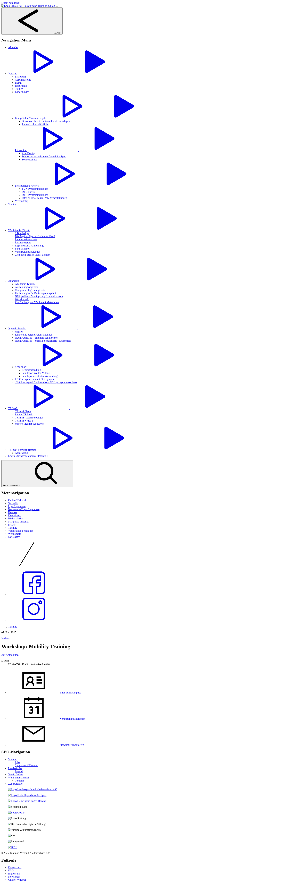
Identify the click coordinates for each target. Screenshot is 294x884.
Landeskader (15, 768)
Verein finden (15, 774)
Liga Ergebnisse (17, 506)
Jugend (19, 771)
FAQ (11, 870)
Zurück (57, 32)
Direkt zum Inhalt (10, 2)
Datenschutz (14, 867)
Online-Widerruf (17, 500)
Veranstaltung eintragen (20, 530)
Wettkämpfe (14, 533)
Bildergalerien (15, 518)
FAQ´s (11, 524)
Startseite (13, 503)
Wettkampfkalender (18, 777)
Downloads (14, 515)
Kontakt (12, 512)
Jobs (17, 762)
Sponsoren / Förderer (26, 765)
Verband (5, 638)
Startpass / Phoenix (18, 521)
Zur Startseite (15, 783)
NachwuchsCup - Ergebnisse (23, 509)
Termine (12, 527)
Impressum (14, 873)
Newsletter (14, 536)
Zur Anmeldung (10, 654)
